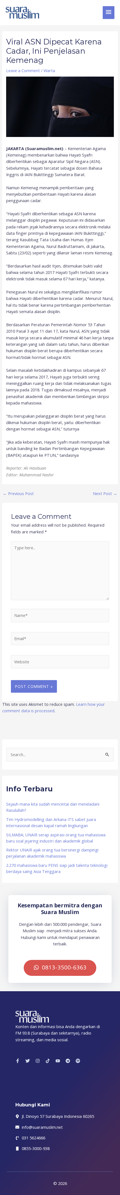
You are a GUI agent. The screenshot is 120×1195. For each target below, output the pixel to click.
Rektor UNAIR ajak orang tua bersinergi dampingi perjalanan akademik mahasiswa (52, 853)
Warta (49, 70)
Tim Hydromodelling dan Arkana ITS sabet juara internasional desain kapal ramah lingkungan (51, 822)
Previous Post (18, 493)
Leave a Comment (23, 70)
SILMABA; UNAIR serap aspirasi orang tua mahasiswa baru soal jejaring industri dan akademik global (55, 838)
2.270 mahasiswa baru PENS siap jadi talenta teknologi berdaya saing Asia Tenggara (56, 868)
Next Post (105, 493)
